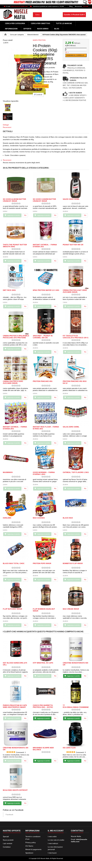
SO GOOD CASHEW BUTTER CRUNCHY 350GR (44, 200)
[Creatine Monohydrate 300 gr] (16, 734)
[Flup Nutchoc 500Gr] (16, 595)
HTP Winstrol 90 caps (43, 663)
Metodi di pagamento (33, 849)
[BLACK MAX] (76, 504)
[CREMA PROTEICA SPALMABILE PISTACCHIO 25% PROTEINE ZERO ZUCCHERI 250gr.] (16, 322)
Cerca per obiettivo (40, 23)
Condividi (38, 94)
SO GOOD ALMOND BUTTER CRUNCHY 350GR (14, 200)
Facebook (9, 814)
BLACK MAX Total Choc (13, 563)
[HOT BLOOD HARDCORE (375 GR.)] (16, 649)
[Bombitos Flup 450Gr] (76, 549)
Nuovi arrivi (42, 29)
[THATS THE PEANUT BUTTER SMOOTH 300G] (16, 231)
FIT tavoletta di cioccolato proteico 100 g (75, 337)
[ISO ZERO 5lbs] (76, 734)
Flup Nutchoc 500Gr (12, 609)
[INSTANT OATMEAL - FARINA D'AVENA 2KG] (16, 413)
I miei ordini (52, 836)
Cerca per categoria (15, 23)
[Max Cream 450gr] (76, 595)
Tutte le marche (64, 23)
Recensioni (7, 127)
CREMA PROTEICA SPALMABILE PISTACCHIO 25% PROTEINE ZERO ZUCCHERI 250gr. (16, 338)
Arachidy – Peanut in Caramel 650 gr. (42, 337)
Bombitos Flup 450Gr (73, 563)
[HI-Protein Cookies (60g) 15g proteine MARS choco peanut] (16, 107)
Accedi (85, 6)
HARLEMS (7, 518)
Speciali (6, 836)
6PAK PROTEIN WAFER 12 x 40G (46, 290)
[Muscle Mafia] (16, 14)
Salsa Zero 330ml (71, 427)
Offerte (27, 29)
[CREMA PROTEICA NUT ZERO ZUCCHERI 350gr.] (76, 276)
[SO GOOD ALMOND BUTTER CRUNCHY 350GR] (16, 185)
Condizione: (38, 67)
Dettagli (6, 125)
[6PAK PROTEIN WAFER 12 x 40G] (46, 276)
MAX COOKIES (39, 518)
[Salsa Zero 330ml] (76, 413)
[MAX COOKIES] (46, 504)
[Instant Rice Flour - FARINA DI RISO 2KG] (46, 413)
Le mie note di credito (56, 840)
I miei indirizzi (53, 843)
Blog (71, 6)
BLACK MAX (68, 518)
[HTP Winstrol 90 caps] (46, 649)
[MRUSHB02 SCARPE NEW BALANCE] (46, 734)
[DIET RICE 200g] (16, 276)
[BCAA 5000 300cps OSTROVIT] (16, 776)
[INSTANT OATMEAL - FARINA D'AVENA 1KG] (46, 231)
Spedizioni (29, 853)
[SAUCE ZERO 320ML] (76, 185)
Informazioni (11, 29)
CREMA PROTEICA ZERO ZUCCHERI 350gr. (13, 382)
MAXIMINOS (8, 472)
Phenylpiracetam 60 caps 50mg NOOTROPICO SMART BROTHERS (15, 707)
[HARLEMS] (16, 504)
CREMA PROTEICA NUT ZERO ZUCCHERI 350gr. (75, 291)
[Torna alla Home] (5, 34)
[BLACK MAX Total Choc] (16, 549)
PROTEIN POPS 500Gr (42, 563)
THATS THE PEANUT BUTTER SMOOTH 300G (15, 246)
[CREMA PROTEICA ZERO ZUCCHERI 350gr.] (16, 367)
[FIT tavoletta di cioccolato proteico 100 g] (76, 322)
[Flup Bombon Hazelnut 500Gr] (46, 595)
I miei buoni (52, 853)
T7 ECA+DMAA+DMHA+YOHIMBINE (76, 706)
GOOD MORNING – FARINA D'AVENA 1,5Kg (44, 473)
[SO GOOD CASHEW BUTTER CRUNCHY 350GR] (46, 185)
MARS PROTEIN (39, 40)
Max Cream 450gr (71, 609)
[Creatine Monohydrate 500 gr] (76, 649)
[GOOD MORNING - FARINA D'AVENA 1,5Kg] (46, 458)
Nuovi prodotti (8, 840)
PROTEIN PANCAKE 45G (42, 381)
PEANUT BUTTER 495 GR (73, 245)
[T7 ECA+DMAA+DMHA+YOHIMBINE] (76, 691)
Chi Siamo (29, 846)
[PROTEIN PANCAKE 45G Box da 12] (76, 367)
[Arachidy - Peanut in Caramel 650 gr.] (46, 322)
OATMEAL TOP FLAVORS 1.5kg (76, 472)
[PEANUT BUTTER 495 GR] (76, 231)
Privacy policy (30, 842)
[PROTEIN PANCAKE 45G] (46, 367)
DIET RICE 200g (9, 290)
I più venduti (7, 843)
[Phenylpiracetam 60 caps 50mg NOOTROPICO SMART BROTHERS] (16, 691)
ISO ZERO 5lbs (69, 748)
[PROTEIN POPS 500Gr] (46, 549)
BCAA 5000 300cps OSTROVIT (15, 790)
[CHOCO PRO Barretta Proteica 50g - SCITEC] (46, 691)
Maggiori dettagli (41, 86)
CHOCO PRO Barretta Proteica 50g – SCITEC (43, 706)
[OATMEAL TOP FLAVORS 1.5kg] (76, 458)
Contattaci (7, 847)
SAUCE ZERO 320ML (71, 199)
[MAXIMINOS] (16, 458)
